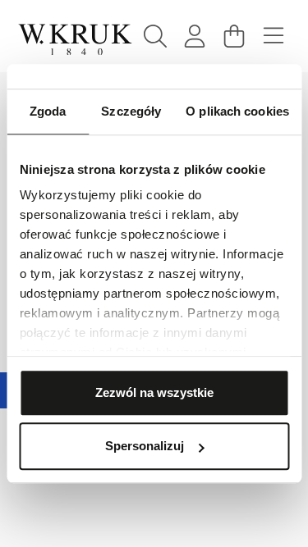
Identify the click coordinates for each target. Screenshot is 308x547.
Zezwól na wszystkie (154, 392)
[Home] (75, 40)
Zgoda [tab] (48, 111)
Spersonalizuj (144, 446)
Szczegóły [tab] (131, 111)
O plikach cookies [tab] (237, 111)
